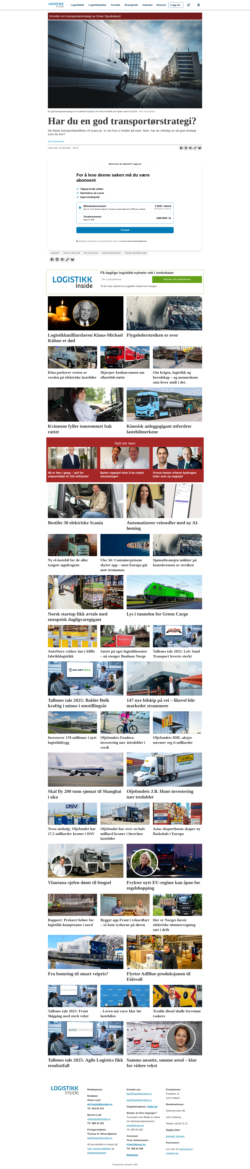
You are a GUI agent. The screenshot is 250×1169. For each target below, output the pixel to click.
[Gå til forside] (56, 5)
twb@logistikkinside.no (99, 1138)
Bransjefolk (131, 5)
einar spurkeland (135, 253)
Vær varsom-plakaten (99, 1148)
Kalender (148, 5)
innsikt (55, 253)
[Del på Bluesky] (199, 148)
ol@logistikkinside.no (98, 1119)
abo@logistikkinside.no (139, 1100)
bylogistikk (91, 253)
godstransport (111, 253)
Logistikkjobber (97, 5)
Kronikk (115, 5)
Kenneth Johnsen (175, 1136)
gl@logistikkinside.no (99, 1104)
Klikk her (152, 1106)
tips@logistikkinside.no (139, 1093)
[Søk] (188, 5)
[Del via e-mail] (190, 148)
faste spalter (71, 253)
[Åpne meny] (199, 5)
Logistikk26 (77, 5)
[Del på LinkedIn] (186, 148)
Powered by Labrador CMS (125, 1164)
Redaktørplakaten (96, 1152)
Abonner (161, 5)
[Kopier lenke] (195, 148)
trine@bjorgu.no (135, 1125)
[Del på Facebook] (181, 148)
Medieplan (132, 1155)
